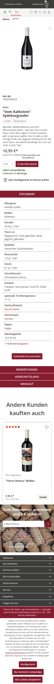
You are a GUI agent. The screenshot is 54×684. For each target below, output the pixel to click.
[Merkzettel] (40, 12)
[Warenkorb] (49, 12)
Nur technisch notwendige (28, 671)
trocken (8, 318)
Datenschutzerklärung (18, 546)
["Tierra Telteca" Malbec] (27, 451)
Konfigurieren (28, 664)
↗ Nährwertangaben (16, 343)
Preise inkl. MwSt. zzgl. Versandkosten (31, 156)
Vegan (8, 328)
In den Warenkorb (27, 164)
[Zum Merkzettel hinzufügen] (50, 29)
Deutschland (11, 309)
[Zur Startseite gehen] (16, 15)
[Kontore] (36, 12)
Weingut (27, 384)
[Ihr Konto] (44, 12)
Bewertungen (27, 369)
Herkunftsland (27, 377)
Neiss (6, 107)
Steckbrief (27, 194)
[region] (27, 450)
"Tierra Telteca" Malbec (20, 480)
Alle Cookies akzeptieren (28, 679)
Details (43, 497)
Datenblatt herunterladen (27, 356)
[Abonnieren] (48, 524)
